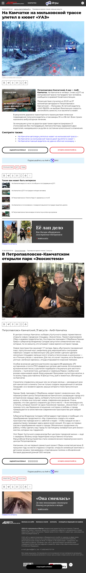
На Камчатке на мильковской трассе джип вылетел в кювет (46, 139)
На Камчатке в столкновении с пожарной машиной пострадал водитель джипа (39, 205)
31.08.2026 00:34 (7, 250)
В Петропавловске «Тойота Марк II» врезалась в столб (31, 198)
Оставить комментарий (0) (67, 150)
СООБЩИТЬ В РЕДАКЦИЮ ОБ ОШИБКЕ (71, 522)
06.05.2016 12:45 (7, 9)
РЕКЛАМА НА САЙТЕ (28, 522)
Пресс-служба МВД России (12, 77)
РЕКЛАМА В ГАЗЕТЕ (42, 522)
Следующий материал (44, 567)
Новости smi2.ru (9, 244)
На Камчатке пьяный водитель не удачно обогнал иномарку (46, 141)
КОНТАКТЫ (53, 522)
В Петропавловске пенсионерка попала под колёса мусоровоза (34, 212)
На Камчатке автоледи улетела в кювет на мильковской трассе (47, 136)
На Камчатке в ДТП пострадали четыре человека (29, 190)
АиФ (3, 319)
